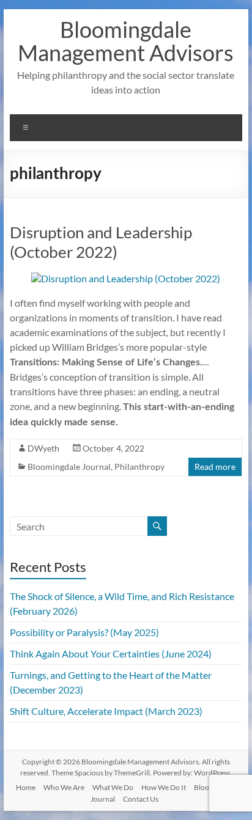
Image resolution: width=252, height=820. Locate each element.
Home (25, 787)
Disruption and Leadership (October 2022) (101, 242)
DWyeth (43, 448)
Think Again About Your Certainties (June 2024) (111, 653)
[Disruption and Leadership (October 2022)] (125, 278)
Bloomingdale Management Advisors (126, 41)
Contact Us (140, 799)
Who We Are (63, 787)
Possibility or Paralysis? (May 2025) (84, 632)
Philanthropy (139, 466)
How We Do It (163, 787)
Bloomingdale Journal (69, 466)
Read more (215, 466)
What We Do (112, 787)
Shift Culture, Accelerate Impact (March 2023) (106, 711)
